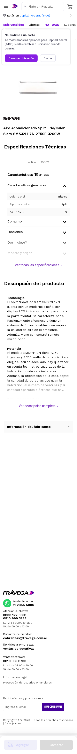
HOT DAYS (52, 25)
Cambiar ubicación (21, 58)
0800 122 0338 (14, 615)
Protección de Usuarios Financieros (27, 682)
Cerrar (48, 58)
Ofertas (34, 25)
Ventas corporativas (18, 648)
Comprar (56, 745)
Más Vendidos (13, 25)
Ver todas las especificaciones (37, 265)
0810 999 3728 (14, 618)
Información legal (15, 677)
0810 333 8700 (14, 661)
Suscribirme (53, 706)
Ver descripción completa (37, 406)
